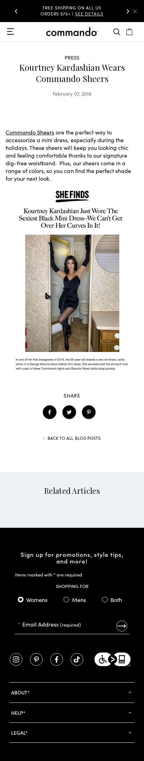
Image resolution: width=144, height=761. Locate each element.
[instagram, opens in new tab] (16, 659)
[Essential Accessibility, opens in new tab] (112, 659)
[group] (72, 11)
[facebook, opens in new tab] (56, 659)
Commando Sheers (30, 132)
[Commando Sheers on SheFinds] (72, 373)
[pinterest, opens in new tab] (36, 659)
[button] (16, 11)
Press (72, 57)
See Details (89, 13)
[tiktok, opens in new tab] (77, 659)
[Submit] (122, 625)
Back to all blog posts (74, 438)
